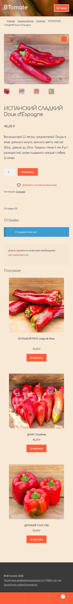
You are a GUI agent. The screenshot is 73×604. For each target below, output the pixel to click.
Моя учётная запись (12, 598)
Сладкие (40, 20)
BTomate (16, 7)
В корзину (28, 172)
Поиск (36, 598)
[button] (64, 39)
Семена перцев (25, 20)
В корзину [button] (36, 357)
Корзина (56, 595)
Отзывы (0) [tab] (10, 208)
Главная (11, 20)
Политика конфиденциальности (24, 580)
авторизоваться (18, 254)
